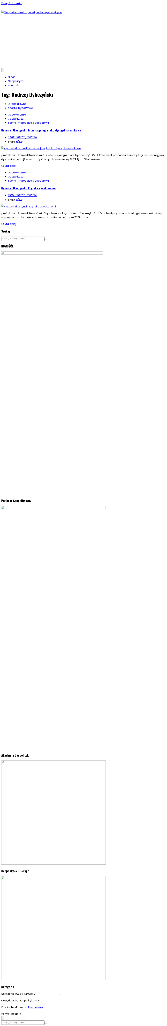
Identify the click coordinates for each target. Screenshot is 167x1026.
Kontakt (13, 85)
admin (19, 141)
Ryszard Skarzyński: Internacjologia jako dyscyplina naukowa (41, 130)
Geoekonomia (17, 114)
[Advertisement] (83, 39)
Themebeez (35, 1007)
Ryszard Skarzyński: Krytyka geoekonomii (28, 188)
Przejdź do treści (11, 3)
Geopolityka (15, 81)
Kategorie (7, 994)
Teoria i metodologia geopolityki (28, 123)
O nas (11, 77)
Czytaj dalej (8, 166)
